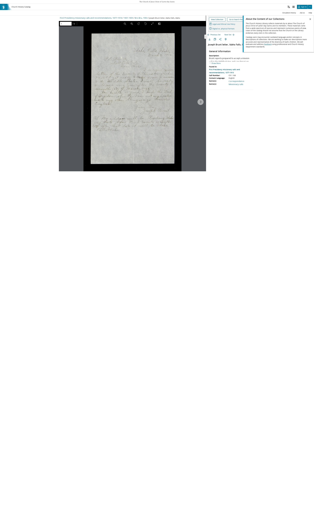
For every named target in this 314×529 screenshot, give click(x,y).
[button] (215, 63)
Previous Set (215, 34)
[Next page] (200, 102)
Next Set (227, 34)
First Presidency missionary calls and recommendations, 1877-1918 (91, 17)
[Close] (310, 19)
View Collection (217, 19)
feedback (268, 44)
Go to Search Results (237, 19)
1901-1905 (128, 17)
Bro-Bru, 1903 (141, 17)
